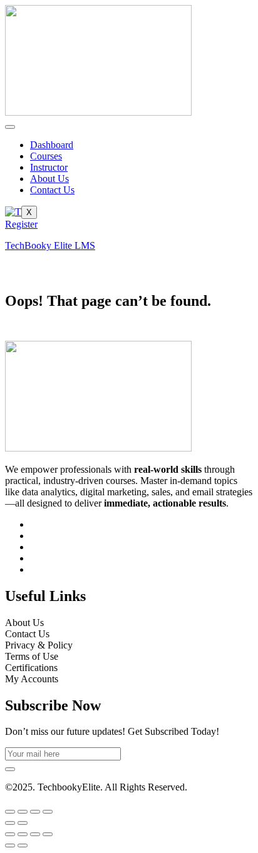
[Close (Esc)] (48, 812)
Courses (46, 156)
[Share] (35, 812)
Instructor (49, 167)
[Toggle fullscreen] (23, 812)
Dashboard (51, 144)
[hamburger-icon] (10, 127)
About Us (49, 178)
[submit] (10, 769)
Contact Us (52, 189)
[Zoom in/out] (10, 812)
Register (21, 224)
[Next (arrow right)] (23, 823)
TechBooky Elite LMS (50, 245)
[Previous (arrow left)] (10, 823)
